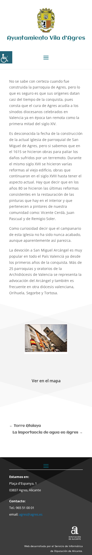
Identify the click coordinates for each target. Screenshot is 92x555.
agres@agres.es (30, 514)
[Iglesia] (46, 339)
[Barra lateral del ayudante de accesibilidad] (6, 57)
